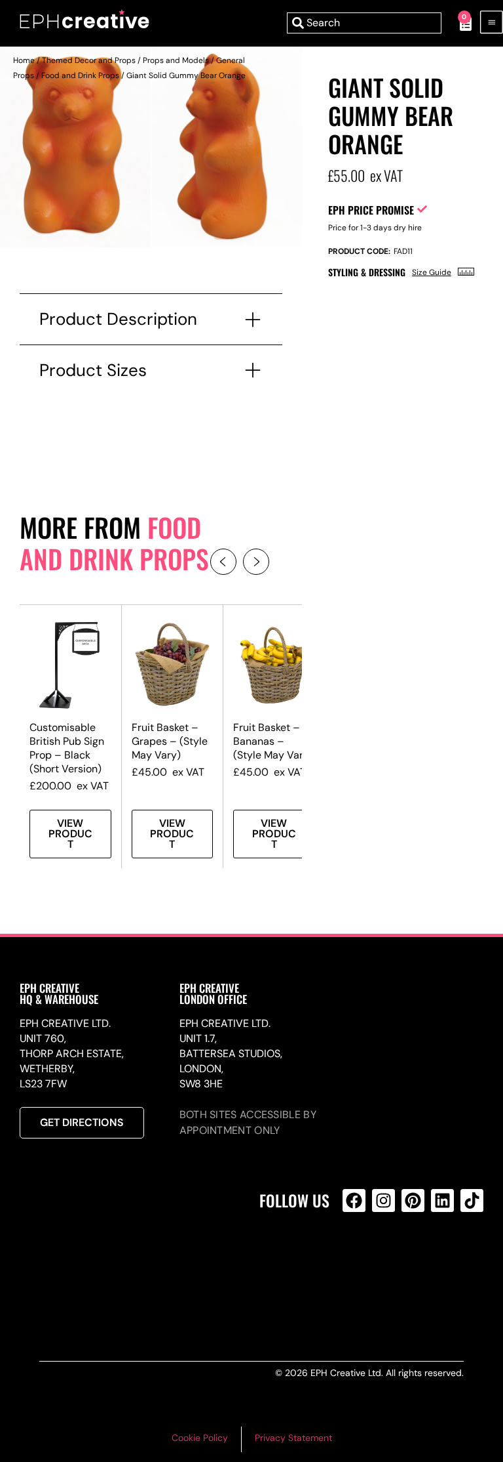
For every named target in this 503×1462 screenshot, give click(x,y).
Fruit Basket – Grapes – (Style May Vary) (170, 741)
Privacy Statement (293, 1438)
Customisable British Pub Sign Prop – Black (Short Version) (66, 748)
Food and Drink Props (80, 75)
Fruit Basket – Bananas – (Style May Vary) (273, 741)
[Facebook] (354, 1200)
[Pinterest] (412, 1200)
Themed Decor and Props (89, 60)
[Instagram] (383, 1200)
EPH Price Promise (371, 210)
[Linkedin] (442, 1200)
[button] (223, 562)
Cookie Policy (200, 1438)
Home (24, 60)
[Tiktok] (471, 1200)
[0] (459, 23)
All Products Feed (357, 1257)
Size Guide (431, 272)
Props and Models (176, 60)
